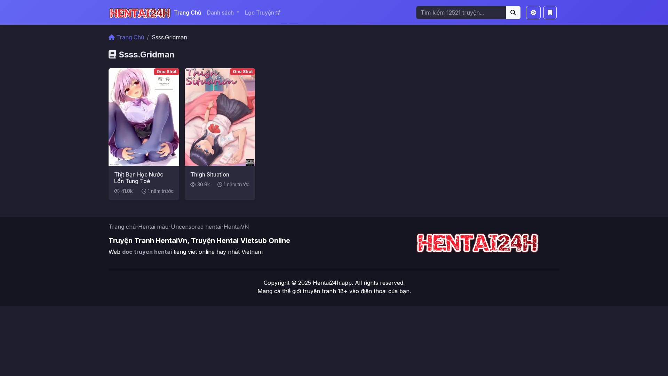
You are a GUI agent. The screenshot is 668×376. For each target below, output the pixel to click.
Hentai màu (153, 226)
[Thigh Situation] (220, 116)
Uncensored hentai (196, 226)
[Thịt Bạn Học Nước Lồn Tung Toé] (144, 116)
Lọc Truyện (260, 12)
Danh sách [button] (221, 12)
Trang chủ (122, 226)
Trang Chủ (187, 12)
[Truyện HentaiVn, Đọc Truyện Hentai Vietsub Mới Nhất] (140, 12)
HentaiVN (236, 226)
